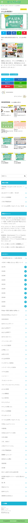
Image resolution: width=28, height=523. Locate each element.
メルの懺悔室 (5, 393)
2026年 (3, 306)
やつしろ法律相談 (6, 197)
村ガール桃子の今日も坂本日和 (10, 472)
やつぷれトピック (6, 415)
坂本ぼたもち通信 (6, 459)
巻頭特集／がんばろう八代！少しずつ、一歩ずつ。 (13, 187)
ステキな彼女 (5, 371)
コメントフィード (6, 510)
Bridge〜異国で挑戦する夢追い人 (10, 310)
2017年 (3, 267)
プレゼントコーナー (7, 380)
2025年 (3, 301)
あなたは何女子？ (6, 328)
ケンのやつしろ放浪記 (8, 363)
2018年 (3, 271)
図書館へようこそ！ (7, 454)
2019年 (3, 275)
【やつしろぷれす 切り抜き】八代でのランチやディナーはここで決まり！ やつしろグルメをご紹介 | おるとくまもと (13, 228)
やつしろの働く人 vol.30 (7, 244)
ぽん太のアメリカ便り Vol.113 (10, 193)
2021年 (3, 284)
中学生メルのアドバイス (8, 424)
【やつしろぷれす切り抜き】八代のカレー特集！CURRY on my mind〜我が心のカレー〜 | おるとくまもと (13, 221)
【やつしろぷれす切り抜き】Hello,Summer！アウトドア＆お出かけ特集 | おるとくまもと (13, 238)
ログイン (3, 507)
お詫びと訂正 (5, 354)
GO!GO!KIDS (5, 319)
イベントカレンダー (7, 341)
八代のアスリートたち (8, 446)
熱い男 (3, 482)
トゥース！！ (5, 376)
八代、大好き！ (6, 441)
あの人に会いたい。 (7, 336)
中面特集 (4, 428)
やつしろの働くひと (7, 406)
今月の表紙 (5, 437)
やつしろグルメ (5, 226)
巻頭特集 (4, 463)
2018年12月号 (6, 74)
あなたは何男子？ (6, 332)
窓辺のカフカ (5, 487)
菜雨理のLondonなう (7, 495)
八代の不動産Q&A (6, 201)
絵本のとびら (5, 491)
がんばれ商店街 (14, 74)
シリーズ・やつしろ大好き (9, 367)
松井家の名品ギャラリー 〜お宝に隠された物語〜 (13, 477)
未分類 (3, 467)
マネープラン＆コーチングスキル (10, 384)
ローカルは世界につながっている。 (11, 419)
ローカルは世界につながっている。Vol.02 (13, 206)
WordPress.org (5, 512)
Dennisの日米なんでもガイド (9, 315)
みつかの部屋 (5, 389)
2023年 (3, 293)
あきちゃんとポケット (8, 323)
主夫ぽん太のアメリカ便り (9, 433)
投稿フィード (4, 509)
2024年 (3, 297)
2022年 (3, 288)
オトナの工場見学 (6, 345)
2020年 (3, 280)
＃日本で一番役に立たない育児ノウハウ (12, 262)
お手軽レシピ (5, 349)
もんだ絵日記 (5, 398)
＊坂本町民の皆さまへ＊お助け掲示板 (12, 258)
